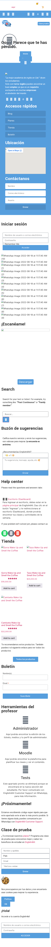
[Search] (6, 419)
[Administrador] (25, 720)
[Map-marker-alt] (13, 14)
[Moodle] (25, 744)
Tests (25, 778)
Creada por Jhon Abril (15, 218)
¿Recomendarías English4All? (17, 452)
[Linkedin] (33, 14)
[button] (28, 23)
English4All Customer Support (29, 821)
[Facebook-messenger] (11, 533)
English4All (30, 842)
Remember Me (11, 244)
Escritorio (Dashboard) (19, 499)
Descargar (25, 381)
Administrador (25, 728)
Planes (11, 120)
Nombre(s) (7, 673)
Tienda (11, 127)
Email (6, 683)
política (43, 218)
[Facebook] (47, 14)
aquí (13, 7)
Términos (32, 218)
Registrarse (38, 942)
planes (26, 836)
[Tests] (25, 769)
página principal (10, 505)
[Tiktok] (38, 14)
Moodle (25, 753)
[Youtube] (28, 14)
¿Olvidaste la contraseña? (19, 942)
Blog (10, 113)
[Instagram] (42, 14)
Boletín (11, 134)
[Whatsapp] (3, 14)
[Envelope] (8, 14)
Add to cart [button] (9, 588)
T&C (39, 7)
